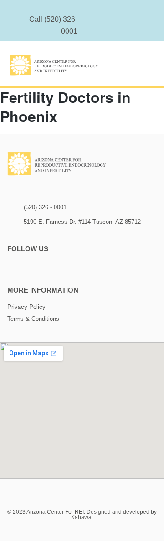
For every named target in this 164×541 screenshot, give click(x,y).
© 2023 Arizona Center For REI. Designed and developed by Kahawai (82, 515)
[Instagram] (117, 25)
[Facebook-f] (128, 25)
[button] (148, 66)
